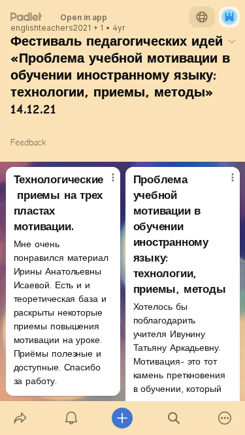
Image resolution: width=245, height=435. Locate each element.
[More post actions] (104, 182)
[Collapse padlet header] (232, 41)
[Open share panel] (20, 418)
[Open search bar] (173, 418)
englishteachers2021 (50, 28)
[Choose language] (202, 17)
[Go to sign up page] (229, 17)
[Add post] (122, 418)
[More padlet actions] (224, 418)
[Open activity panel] (71, 418)
